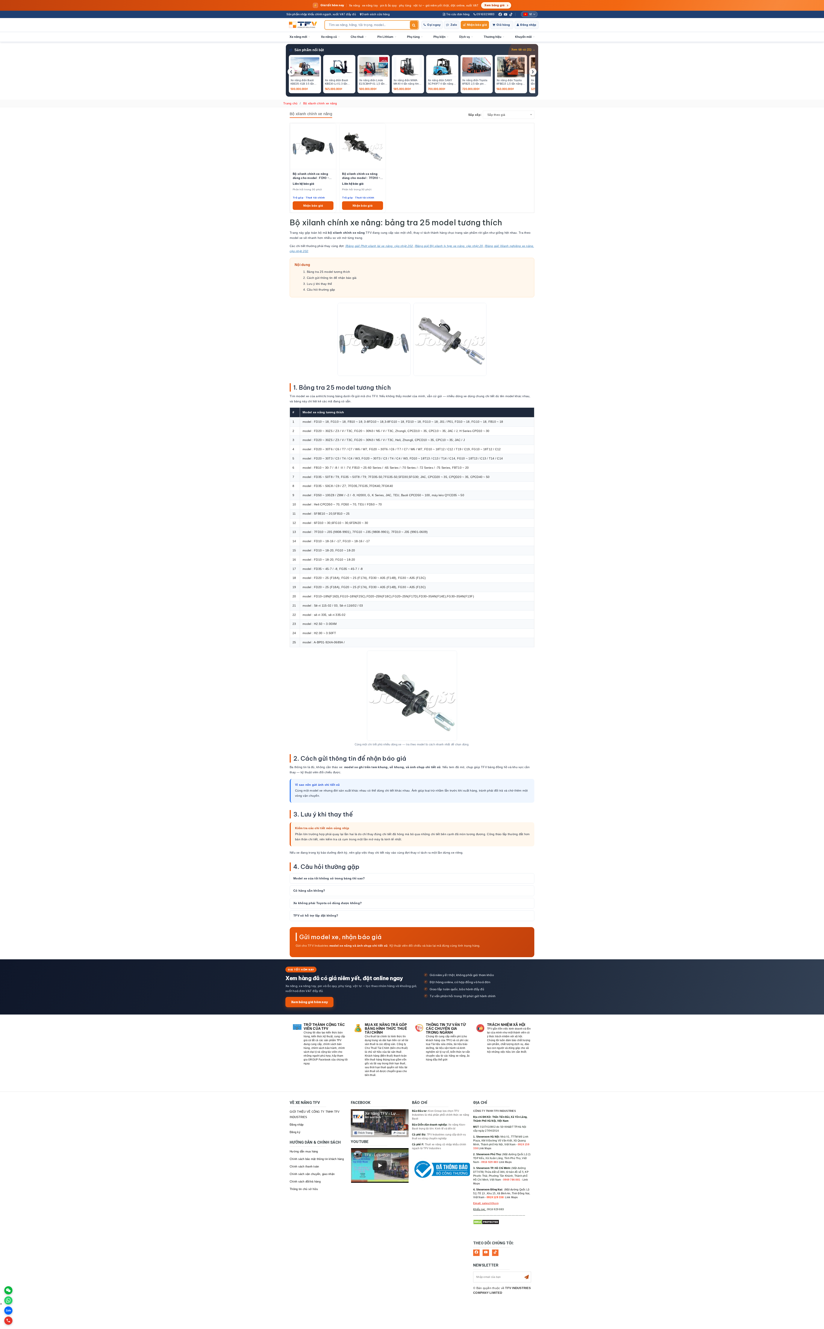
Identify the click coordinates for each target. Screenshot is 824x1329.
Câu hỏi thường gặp (321, 289)
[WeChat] (8, 1290)
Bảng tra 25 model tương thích (328, 271)
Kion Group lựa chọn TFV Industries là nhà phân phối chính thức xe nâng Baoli (440, 1114)
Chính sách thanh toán (304, 1166)
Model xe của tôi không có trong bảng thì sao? (329, 878)
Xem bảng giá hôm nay (309, 1002)
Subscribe (526, 1277)
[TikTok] (511, 14)
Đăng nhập (528, 24)
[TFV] (304, 25)
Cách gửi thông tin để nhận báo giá (332, 277)
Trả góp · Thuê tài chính (309, 197)
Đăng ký (295, 1132)
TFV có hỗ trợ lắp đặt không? (315, 915)
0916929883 (485, 14)
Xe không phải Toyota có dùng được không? (327, 903)
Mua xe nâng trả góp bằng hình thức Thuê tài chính (386, 1028)
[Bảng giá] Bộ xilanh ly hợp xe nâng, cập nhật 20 (449, 246)
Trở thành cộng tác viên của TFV (324, 1026)
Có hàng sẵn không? (309, 890)
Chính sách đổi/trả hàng (305, 1181)
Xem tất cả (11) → (523, 49)
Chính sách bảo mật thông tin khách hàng (317, 1159)
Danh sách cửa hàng (375, 14)
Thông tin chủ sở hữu (304, 1189)
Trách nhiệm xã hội (506, 1025)
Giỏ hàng (503, 24)
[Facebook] (500, 14)
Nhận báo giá (477, 24)
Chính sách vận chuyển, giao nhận (312, 1174)
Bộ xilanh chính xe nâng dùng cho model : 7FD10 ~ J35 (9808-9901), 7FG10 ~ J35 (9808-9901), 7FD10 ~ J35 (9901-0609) (362, 176)
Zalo (453, 24)
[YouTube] (505, 14)
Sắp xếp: (475, 114)
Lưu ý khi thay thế (319, 283)
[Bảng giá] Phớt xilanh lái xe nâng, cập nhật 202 (379, 246)
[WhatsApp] (8, 1300)
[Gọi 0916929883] (8, 1321)
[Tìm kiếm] (414, 25)
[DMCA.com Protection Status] (486, 1221)
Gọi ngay (434, 24)
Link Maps (485, 1148)
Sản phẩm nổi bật (309, 50)
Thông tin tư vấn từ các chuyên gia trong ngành (446, 1028)
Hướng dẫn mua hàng (304, 1151)
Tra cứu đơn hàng (457, 14)
